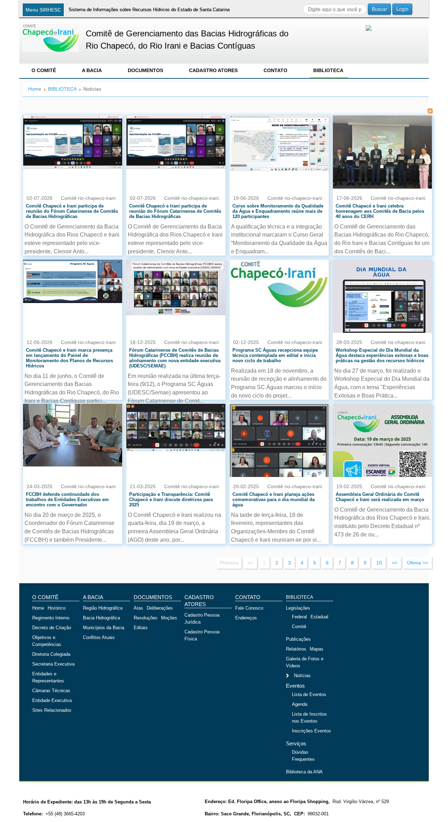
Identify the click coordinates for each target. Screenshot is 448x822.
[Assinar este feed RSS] (430, 111)
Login (402, 8)
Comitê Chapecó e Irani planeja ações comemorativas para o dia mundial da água (273, 499)
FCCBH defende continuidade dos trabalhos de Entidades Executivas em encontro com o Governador (67, 499)
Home (34, 89)
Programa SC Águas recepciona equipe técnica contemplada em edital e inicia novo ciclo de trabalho (275, 355)
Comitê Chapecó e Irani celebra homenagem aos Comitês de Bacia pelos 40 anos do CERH (380, 211)
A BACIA (92, 70)
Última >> (417, 562)
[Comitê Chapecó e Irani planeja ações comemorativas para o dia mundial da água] (279, 453)
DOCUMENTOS (145, 70)
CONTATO (275, 70)
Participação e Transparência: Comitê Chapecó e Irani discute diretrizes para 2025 (171, 499)
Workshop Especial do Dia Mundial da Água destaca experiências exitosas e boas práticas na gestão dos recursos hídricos (382, 355)
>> (394, 562)
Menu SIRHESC (43, 10)
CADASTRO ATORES (213, 70)
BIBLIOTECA (328, 70)
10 (379, 562)
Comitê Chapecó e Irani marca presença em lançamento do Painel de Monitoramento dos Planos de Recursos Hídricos (69, 357)
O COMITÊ (43, 70)
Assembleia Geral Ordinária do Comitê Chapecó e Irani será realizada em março (380, 497)
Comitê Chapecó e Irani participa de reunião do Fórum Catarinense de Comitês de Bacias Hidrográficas (72, 211)
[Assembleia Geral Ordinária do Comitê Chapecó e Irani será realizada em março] (382, 453)
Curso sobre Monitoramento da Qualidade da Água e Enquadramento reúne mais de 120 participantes (277, 211)
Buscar (379, 8)
